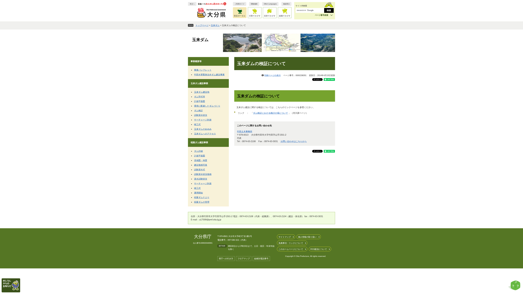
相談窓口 (286, 4)
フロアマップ (244, 258)
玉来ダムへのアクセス (205, 134)
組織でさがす (284, 16)
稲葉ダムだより (201, 197)
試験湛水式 (199, 170)
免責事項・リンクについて (291, 243)
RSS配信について (318, 249)
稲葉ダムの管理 (201, 202)
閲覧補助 (254, 4)
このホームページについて (291, 249)
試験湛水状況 (200, 115)
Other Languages (270, 4)
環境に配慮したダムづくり (207, 106)
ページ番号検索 (321, 15)
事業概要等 (196, 61)
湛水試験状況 (200, 179)
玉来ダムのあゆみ (203, 129)
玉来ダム (215, 25)
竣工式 (197, 124)
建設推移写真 (200, 165)
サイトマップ (285, 237)
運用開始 (198, 193)
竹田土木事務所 (244, 131)
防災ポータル (239, 16)
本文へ (192, 4)
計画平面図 (199, 101)
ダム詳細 (198, 151)
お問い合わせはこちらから (294, 141)
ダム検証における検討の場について (270, 113)
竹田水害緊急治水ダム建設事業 (209, 75)
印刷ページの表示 (272, 75)
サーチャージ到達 (203, 120)
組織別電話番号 (261, 258)
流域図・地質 (200, 160)
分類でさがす (254, 16)
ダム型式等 (199, 97)
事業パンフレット (203, 70)
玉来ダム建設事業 (199, 83)
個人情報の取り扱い (307, 237)
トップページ (202, 25)
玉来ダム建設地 (201, 92)
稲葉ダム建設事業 (199, 142)
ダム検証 (198, 110)
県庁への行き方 (226, 258)
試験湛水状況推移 (203, 174)
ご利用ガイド (239, 4)
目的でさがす (269, 16)
